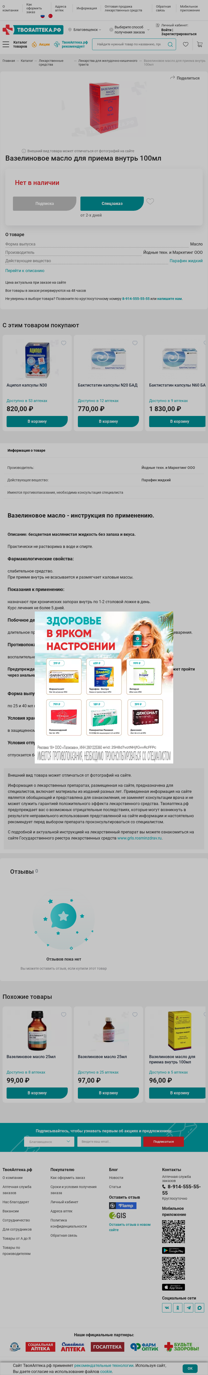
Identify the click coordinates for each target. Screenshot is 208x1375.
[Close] (167, 617)
